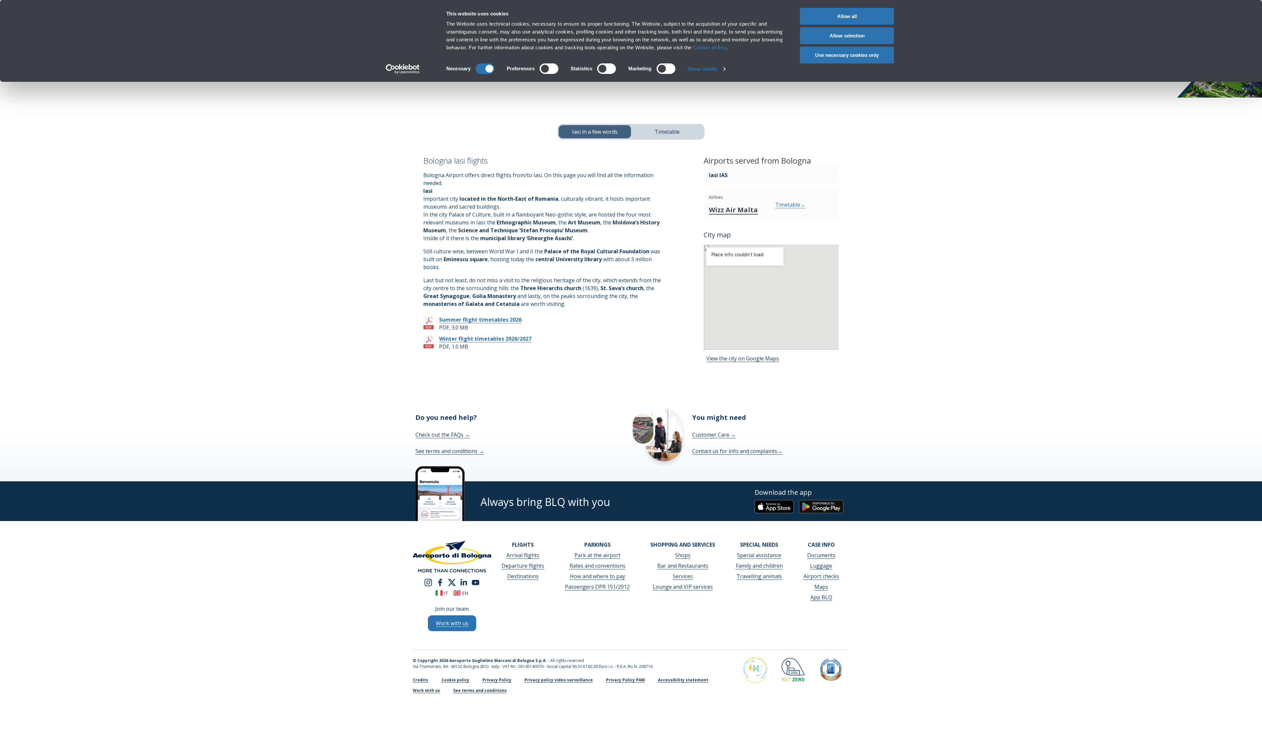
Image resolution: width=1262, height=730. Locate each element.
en (464, 593)
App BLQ (821, 597)
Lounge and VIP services (683, 586)
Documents (821, 555)
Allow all (847, 16)
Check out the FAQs (442, 434)
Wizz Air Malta (733, 209)
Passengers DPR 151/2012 (597, 586)
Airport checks (821, 576)
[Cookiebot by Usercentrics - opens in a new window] (403, 69)
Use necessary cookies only (847, 55)
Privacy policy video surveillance (559, 680)
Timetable (667, 131)
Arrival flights (522, 555)
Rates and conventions (597, 565)
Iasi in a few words (595, 131)
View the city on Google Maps (742, 358)
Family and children (759, 565)
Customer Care (714, 434)
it (445, 593)
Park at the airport (597, 555)
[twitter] (452, 581)
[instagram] (428, 581)
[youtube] (475, 581)
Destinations (523, 576)
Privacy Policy (496, 680)
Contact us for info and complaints (737, 451)
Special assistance (759, 555)
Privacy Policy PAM (625, 680)
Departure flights (523, 565)
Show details (702, 69)
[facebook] (440, 581)
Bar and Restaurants (682, 565)
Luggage (821, 565)
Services (683, 576)
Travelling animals (759, 576)
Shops (682, 555)
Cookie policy (709, 47)
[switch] (549, 68)
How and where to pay (597, 576)
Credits (420, 680)
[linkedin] (464, 581)
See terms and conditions (449, 451)
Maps (821, 586)
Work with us (426, 690)
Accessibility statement (683, 680)
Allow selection (847, 35)
